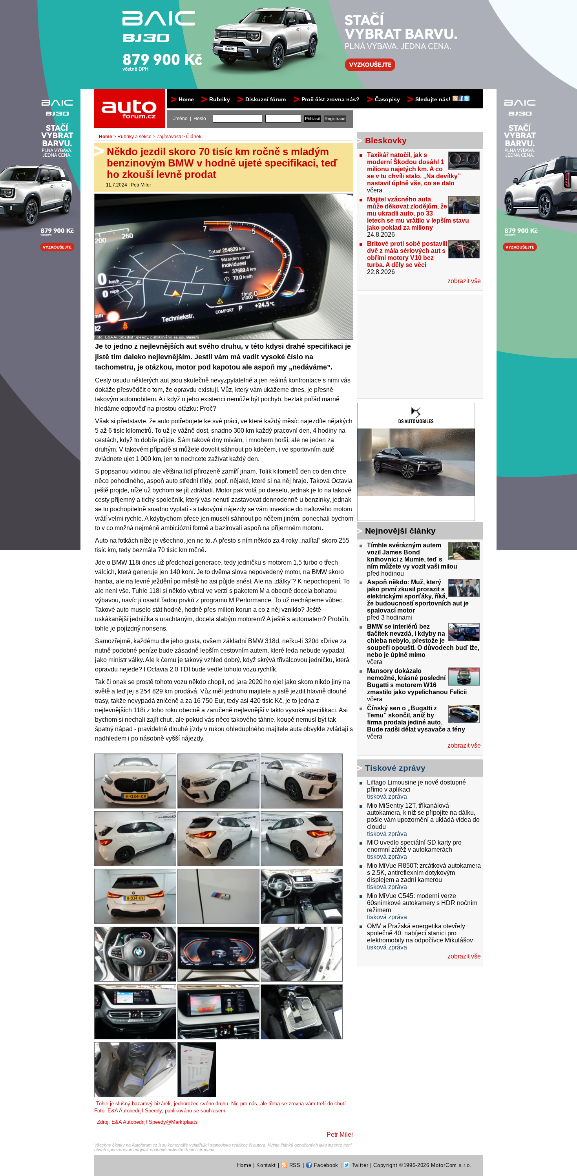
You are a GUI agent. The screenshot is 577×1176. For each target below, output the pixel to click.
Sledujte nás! (433, 99)
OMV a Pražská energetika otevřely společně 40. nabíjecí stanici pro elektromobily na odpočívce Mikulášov (420, 933)
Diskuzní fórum (265, 99)
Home (186, 99)
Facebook (325, 1165)
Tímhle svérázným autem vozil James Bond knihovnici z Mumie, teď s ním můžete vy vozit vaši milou (412, 556)
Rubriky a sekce (134, 136)
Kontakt (266, 1165)
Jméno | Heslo (189, 118)
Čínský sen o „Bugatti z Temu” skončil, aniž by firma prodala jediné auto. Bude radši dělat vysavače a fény (416, 719)
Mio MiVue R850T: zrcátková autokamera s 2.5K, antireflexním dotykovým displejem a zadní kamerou (424, 872)
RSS (294, 1165)
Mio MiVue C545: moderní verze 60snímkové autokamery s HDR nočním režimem (422, 903)
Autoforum (130, 96)
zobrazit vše (464, 281)
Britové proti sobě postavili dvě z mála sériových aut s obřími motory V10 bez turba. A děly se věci (407, 254)
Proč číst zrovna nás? (330, 99)
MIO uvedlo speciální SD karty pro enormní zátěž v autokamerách (414, 846)
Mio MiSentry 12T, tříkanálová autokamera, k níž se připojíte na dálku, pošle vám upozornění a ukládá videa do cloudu (423, 816)
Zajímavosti (169, 136)
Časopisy (387, 99)
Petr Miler (141, 185)
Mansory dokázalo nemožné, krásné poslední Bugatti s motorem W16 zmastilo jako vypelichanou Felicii (417, 681)
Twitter (359, 1165)
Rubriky (219, 99)
